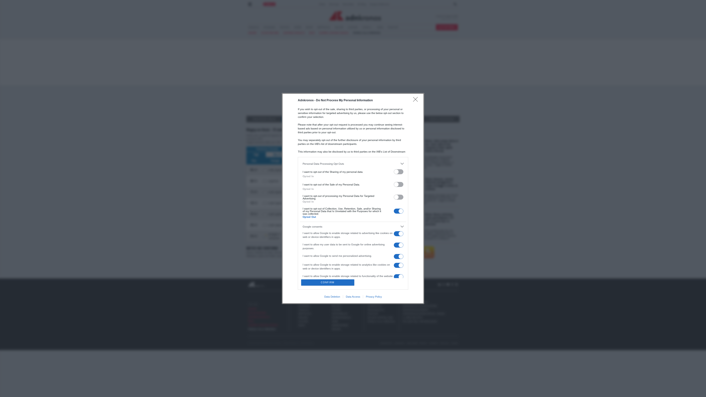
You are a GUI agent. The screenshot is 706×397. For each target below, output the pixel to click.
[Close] (416, 100)
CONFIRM (327, 282)
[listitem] (353, 164)
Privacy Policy (374, 296)
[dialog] (353, 198)
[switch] (398, 171)
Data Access (353, 296)
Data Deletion (332, 296)
